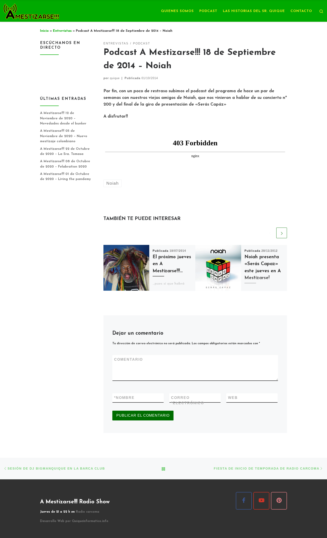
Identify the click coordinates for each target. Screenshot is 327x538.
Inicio (44, 31)
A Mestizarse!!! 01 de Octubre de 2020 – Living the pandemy (65, 176)
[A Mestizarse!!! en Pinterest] (279, 501)
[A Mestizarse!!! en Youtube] (261, 501)
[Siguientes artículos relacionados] (281, 233)
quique (115, 78)
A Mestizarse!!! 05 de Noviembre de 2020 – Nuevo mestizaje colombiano (63, 136)
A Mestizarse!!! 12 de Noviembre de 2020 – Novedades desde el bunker (63, 118)
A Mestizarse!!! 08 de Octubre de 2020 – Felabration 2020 (65, 164)
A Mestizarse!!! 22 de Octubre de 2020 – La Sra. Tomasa (65, 151)
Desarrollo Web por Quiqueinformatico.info (74, 521)
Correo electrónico (187, 400)
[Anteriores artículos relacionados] (269, 233)
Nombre (124, 398)
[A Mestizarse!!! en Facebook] (244, 501)
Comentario (128, 359)
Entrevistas (62, 31)
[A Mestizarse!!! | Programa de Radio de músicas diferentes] (31, 10)
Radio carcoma (87, 512)
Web (233, 398)
